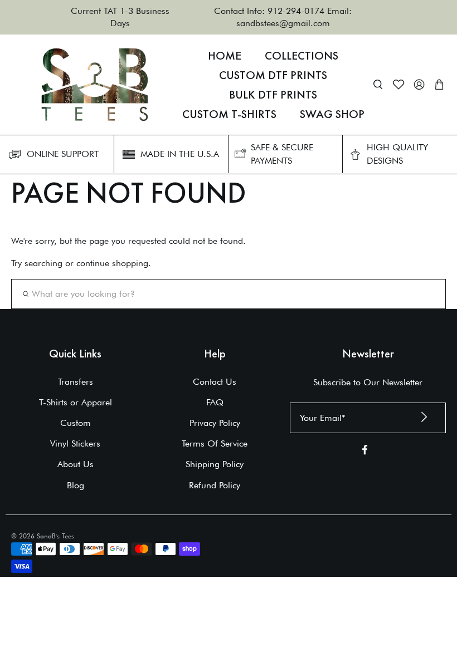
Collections (301, 56)
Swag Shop (332, 114)
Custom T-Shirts (229, 114)
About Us (75, 464)
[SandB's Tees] (94, 85)
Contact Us (214, 381)
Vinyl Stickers (75, 443)
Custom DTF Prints (273, 75)
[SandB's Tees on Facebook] (364, 452)
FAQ (214, 402)
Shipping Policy (215, 464)
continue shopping (112, 263)
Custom (75, 423)
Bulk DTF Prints (273, 95)
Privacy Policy (214, 423)
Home (224, 56)
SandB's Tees (55, 536)
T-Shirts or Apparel (75, 402)
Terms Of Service (214, 443)
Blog (75, 485)
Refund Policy (214, 485)
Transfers (75, 381)
